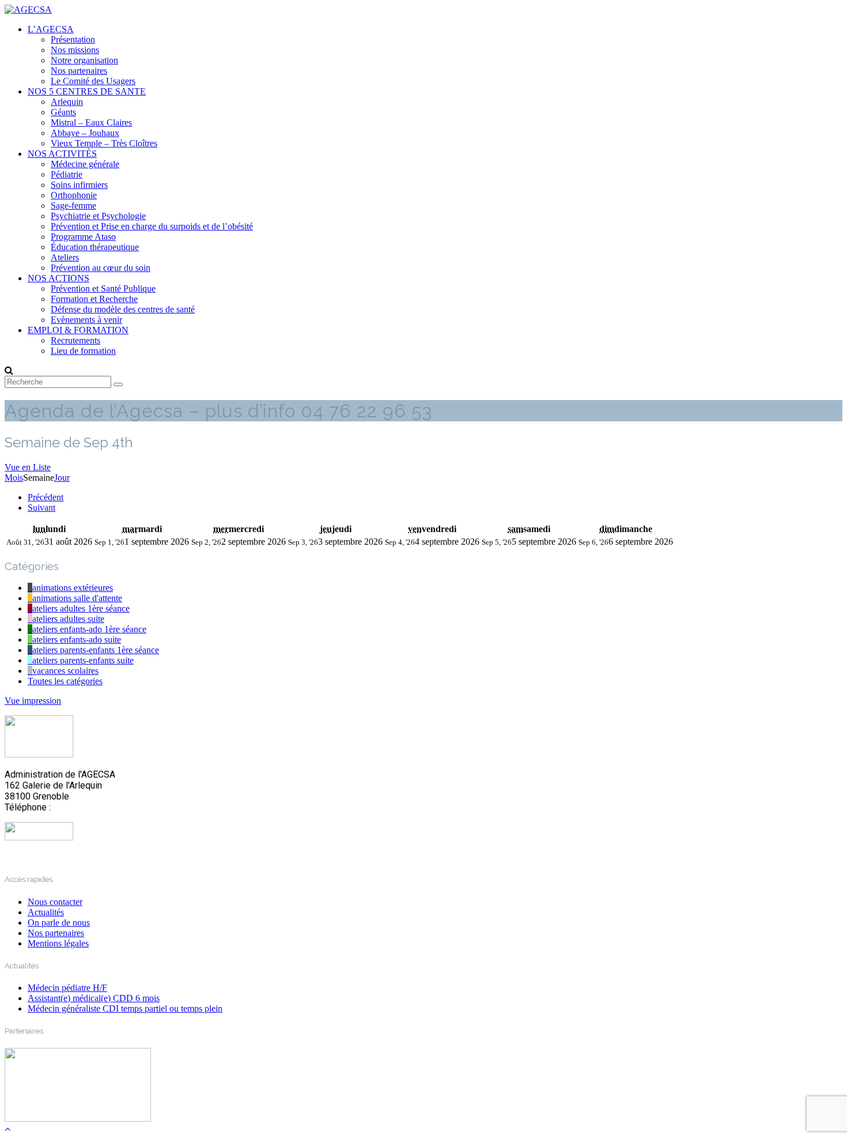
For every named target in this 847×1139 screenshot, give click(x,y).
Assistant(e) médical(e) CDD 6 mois (94, 998)
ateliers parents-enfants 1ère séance (95, 650)
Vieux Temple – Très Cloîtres (104, 143)
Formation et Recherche (94, 299)
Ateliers (65, 257)
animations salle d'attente (77, 598)
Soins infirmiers (79, 185)
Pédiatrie (66, 174)
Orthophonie (74, 195)
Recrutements (75, 340)
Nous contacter (55, 902)
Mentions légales (58, 943)
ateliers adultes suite (68, 619)
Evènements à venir (86, 320)
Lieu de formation (83, 351)
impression (33, 701)
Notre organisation (84, 60)
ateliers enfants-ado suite (76, 639)
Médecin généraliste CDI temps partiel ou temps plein (125, 1008)
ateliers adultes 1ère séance (81, 608)
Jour (62, 477)
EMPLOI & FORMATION (78, 330)
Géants (63, 112)
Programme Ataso (83, 237)
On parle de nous (59, 922)
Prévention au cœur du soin (100, 268)
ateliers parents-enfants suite (83, 660)
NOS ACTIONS (58, 278)
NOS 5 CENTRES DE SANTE (87, 91)
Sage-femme (73, 205)
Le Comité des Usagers (93, 81)
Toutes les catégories (65, 681)
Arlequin (67, 102)
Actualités (46, 912)
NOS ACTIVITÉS (62, 154)
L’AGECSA (51, 29)
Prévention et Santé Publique (103, 288)
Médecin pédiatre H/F (67, 988)
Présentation (73, 39)
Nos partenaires (79, 71)
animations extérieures (72, 588)
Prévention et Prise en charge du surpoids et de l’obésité (152, 226)
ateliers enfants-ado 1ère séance (89, 629)
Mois (14, 477)
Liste (28, 467)
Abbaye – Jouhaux (85, 133)
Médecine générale (85, 164)
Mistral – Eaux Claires (91, 122)
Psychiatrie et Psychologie (98, 216)
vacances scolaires (65, 671)
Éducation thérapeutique (95, 247)
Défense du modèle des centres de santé (123, 309)
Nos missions (75, 50)
